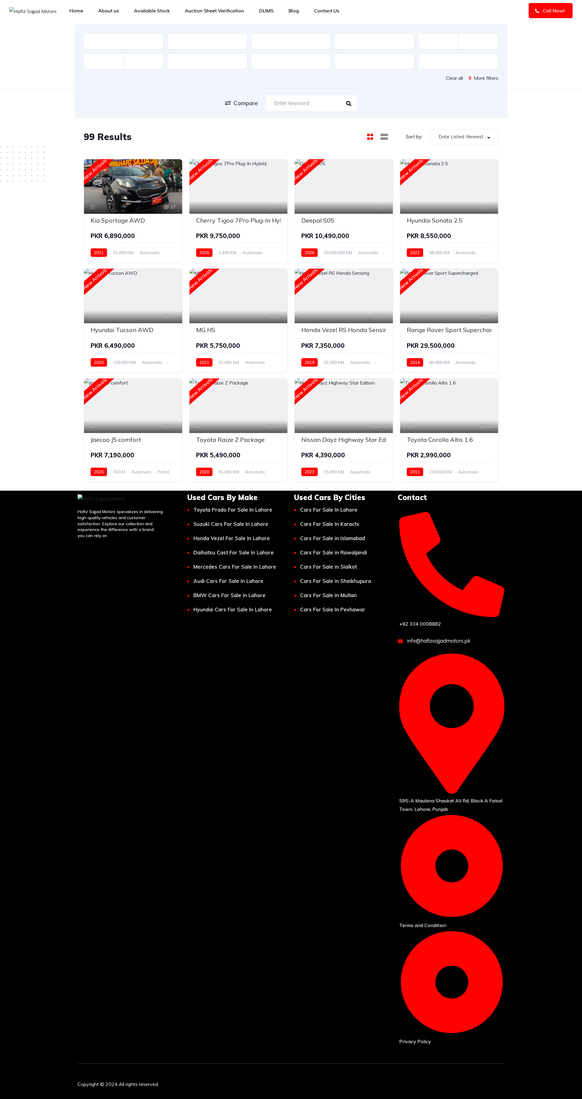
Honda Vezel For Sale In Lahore (231, 538)
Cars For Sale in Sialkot (328, 566)
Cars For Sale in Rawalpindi (333, 552)
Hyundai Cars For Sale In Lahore (232, 609)
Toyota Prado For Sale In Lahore (232, 509)
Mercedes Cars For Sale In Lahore (234, 566)
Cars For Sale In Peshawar (332, 609)
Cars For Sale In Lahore (328, 509)
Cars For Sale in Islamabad (332, 538)
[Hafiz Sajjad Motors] (33, 11)
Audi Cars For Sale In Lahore (228, 581)
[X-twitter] (475, 1083)
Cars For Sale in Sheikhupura (335, 581)
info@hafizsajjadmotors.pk (438, 640)
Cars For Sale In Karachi (329, 524)
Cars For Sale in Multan (328, 595)
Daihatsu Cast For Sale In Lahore (233, 552)
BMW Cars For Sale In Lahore (229, 595)
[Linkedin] (493, 1083)
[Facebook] (440, 1083)
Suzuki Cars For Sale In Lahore (230, 524)
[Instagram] (458, 1083)
